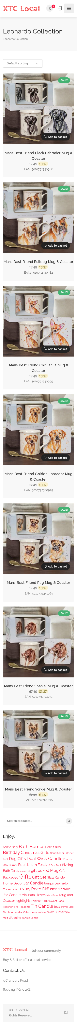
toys (57, 906)
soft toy (43, 901)
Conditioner (57, 853)
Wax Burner (56, 912)
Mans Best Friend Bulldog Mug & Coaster (38, 262)
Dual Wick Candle (45, 858)
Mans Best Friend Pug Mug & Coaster (38, 583)
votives (42, 912)
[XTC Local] (21, 8)
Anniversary (10, 847)
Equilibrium (27, 865)
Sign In (60, 8)
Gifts (25, 876)
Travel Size (67, 906)
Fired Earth (56, 865)
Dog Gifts (17, 858)
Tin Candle (42, 906)
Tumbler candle (12, 912)
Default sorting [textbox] (17, 63)
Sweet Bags (56, 900)
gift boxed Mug (44, 870)
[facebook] (65, 1012)
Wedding (15, 918)
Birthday (11, 852)
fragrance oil (23, 871)
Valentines (30, 912)
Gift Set (39, 877)
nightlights (23, 901)
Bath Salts (53, 847)
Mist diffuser (52, 895)
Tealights (24, 906)
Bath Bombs (31, 846)
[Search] (69, 821)
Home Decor (13, 883)
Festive (44, 865)
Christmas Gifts (35, 852)
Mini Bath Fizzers (34, 895)
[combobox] (22, 63)
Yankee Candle (30, 918)
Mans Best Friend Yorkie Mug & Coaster (38, 789)
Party (34, 900)
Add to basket (57, 136)
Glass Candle (56, 877)
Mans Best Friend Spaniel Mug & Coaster (38, 686)
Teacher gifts (10, 906)
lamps (49, 883)
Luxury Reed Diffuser (37, 888)
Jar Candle (33, 883)
